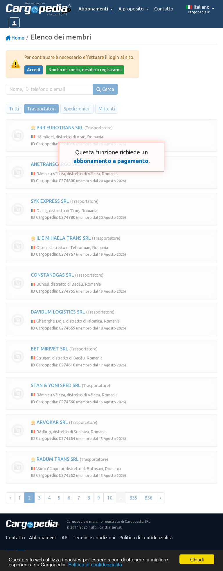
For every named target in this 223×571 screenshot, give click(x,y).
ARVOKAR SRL (51, 422)
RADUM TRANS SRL (57, 459)
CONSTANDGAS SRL (52, 275)
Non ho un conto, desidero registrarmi (85, 69)
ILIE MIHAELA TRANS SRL (63, 238)
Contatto (163, 8)
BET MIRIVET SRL (49, 348)
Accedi (33, 69)
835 (133, 497)
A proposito (131, 8)
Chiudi (197, 559)
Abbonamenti (43, 537)
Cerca (107, 89)
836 (148, 497)
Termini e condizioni (94, 537)
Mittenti (106, 108)
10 (109, 497)
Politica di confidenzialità (95, 564)
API (65, 537)
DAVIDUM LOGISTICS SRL (58, 311)
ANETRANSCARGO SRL (55, 164)
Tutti (14, 108)
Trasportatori (41, 108)
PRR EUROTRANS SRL (59, 127)
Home (17, 37)
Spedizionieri (77, 108)
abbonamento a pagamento (110, 160)
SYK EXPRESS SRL (50, 201)
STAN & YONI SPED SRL (56, 385)
